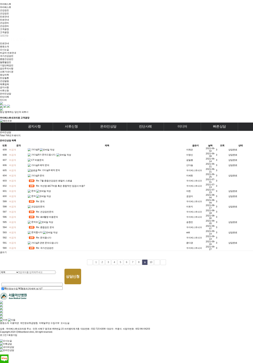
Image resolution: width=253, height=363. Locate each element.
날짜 (210, 145)
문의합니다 (37, 232)
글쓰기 (3, 252)
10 (151, 262)
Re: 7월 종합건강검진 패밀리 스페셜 (54, 180)
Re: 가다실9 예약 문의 (49, 170)
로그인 (3, 335)
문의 (33, 191)
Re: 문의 (40, 201)
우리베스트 (5, 4)
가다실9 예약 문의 (40, 165)
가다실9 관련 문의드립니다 (44, 243)
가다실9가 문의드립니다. (43, 154)
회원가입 (12, 335)
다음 (157, 262)
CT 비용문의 (37, 160)
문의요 (35, 222)
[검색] (56, 272)
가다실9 (35, 149)
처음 (90, 262)
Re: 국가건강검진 (45, 248)
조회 (222, 145)
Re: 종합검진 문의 (45, 227)
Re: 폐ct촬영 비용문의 (47, 217)
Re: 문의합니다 (43, 237)
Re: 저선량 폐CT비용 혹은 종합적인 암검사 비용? (60, 186)
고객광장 (4, 29)
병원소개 (4, 323)
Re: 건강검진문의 (45, 212)
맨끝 (163, 262)
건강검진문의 (38, 206)
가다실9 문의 (37, 175)
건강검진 (4, 10)
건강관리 (4, 23)
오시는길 (65, 323)
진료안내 (4, 16)
